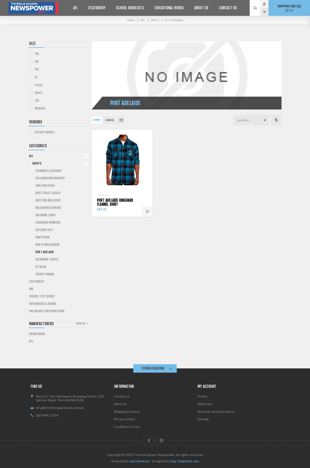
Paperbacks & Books (42, 304)
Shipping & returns (127, 411)
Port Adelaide (44, 252)
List (121, 120)
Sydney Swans (44, 274)
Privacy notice (124, 419)
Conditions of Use (127, 427)
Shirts (36, 163)
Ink (31, 289)
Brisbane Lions (45, 215)
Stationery (36, 282)
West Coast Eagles (47, 193)
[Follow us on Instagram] (161, 440)
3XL (37, 54)
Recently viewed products (216, 411)
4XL (37, 101)
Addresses (204, 404)
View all (81, 323)
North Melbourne (47, 245)
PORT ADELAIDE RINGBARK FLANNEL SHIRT (115, 202)
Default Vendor (45, 132)
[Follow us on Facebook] (149, 440)
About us (120, 404)
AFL (31, 156)
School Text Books (41, 296)
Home (131, 20)
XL (36, 77)
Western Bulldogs (48, 200)
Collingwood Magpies (50, 178)
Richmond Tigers (46, 259)
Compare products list (276, 120)
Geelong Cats (44, 230)
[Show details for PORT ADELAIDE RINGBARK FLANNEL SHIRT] (122, 160)
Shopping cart (289, 8)
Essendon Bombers (48, 222)
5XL (37, 69)
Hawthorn (42, 237)
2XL (37, 62)
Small (38, 93)
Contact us (121, 396)
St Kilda (40, 267)
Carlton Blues (45, 186)
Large (38, 85)
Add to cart (147, 211)
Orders (202, 396)
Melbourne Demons (48, 208)
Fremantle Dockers (48, 171)
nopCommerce (139, 461)
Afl (31, 341)
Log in (267, 4)
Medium (40, 108)
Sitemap (203, 419)
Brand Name (37, 334)
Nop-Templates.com (184, 461)
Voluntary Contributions (47, 311)
